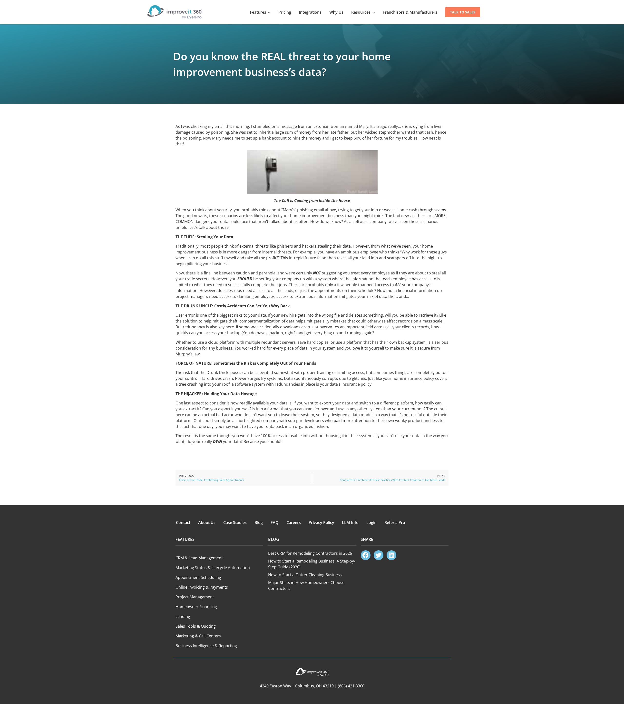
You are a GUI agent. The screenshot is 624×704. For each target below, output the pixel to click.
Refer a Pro (394, 522)
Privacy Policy (321, 522)
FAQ (275, 522)
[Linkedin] (391, 555)
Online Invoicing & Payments (202, 587)
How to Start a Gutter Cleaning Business (305, 574)
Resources (360, 12)
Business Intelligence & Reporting (206, 645)
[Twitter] (378, 555)
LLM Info (350, 522)
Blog (258, 522)
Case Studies (235, 522)
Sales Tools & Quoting (196, 626)
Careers (293, 522)
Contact (183, 522)
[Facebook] (365, 555)
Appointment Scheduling (198, 577)
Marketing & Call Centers (198, 636)
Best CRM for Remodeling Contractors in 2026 (310, 553)
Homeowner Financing (196, 606)
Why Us (336, 12)
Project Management (195, 597)
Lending (183, 616)
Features (258, 12)
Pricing (284, 12)
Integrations (310, 12)
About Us (206, 522)
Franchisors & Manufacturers (410, 12)
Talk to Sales (462, 12)
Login (371, 522)
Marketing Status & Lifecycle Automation (213, 567)
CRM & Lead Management (199, 558)
